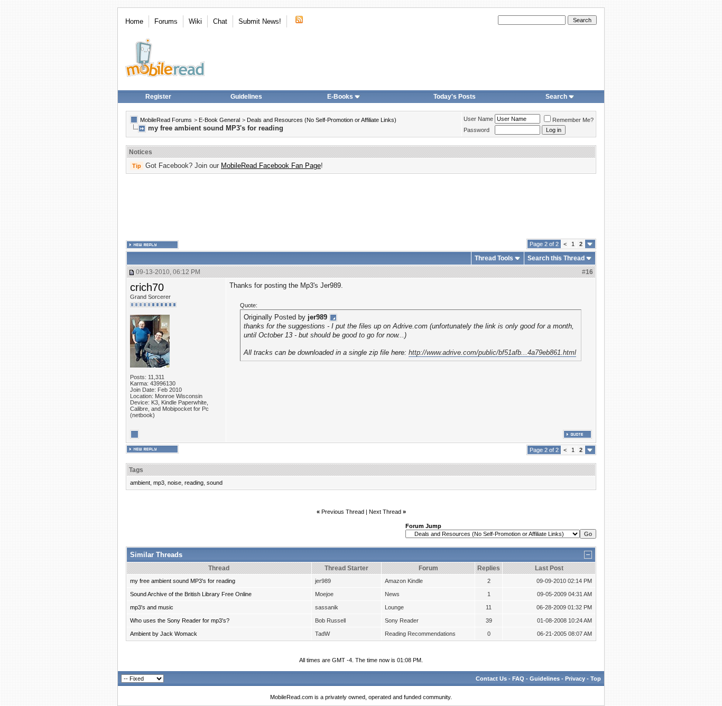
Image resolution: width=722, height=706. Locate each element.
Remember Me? (573, 120)
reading (193, 482)
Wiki (195, 21)
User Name (478, 119)
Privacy (575, 678)
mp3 (158, 482)
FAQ (518, 678)
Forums (166, 21)
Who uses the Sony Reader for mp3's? (179, 620)
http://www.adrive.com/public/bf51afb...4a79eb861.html (492, 352)
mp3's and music (151, 607)
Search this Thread (556, 258)
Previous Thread (342, 512)
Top (595, 678)
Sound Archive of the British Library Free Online (191, 594)
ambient (140, 482)
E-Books (340, 96)
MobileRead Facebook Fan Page (271, 166)
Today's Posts (454, 96)
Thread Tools (494, 258)
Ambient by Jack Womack (163, 633)
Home (134, 21)
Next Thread (385, 512)
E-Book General (219, 120)
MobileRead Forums (166, 120)
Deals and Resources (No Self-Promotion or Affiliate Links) (321, 120)
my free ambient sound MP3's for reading (182, 581)
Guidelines (246, 96)
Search (556, 96)
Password (476, 130)
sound (215, 482)
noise (174, 482)
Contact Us (491, 678)
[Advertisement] (361, 206)
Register (158, 96)
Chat (220, 21)
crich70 (147, 287)
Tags (136, 470)
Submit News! (259, 21)
